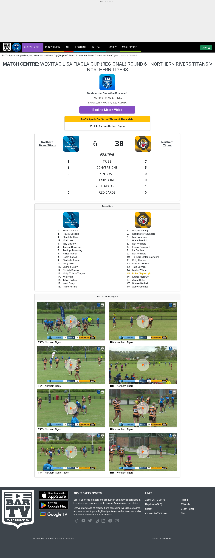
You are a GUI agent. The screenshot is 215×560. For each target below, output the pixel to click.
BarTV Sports (8, 55)
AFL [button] (68, 47)
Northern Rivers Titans (47, 143)
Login (204, 47)
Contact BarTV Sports (156, 513)
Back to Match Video (107, 110)
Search (148, 509)
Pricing (184, 500)
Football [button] (81, 47)
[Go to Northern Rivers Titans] (71, 137)
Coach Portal (187, 509)
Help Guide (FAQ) (153, 504)
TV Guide (185, 504)
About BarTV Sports (155, 500)
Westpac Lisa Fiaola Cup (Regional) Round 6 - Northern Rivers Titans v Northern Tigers (76, 55)
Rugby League (24, 55)
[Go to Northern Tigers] (143, 137)
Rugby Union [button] (52, 47)
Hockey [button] (112, 47)
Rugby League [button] (32, 47)
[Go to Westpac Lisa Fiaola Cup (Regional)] (107, 76)
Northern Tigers (167, 143)
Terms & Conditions (161, 538)
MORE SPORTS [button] (129, 47)
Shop (183, 513)
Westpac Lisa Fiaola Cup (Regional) (107, 93)
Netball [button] (97, 47)
